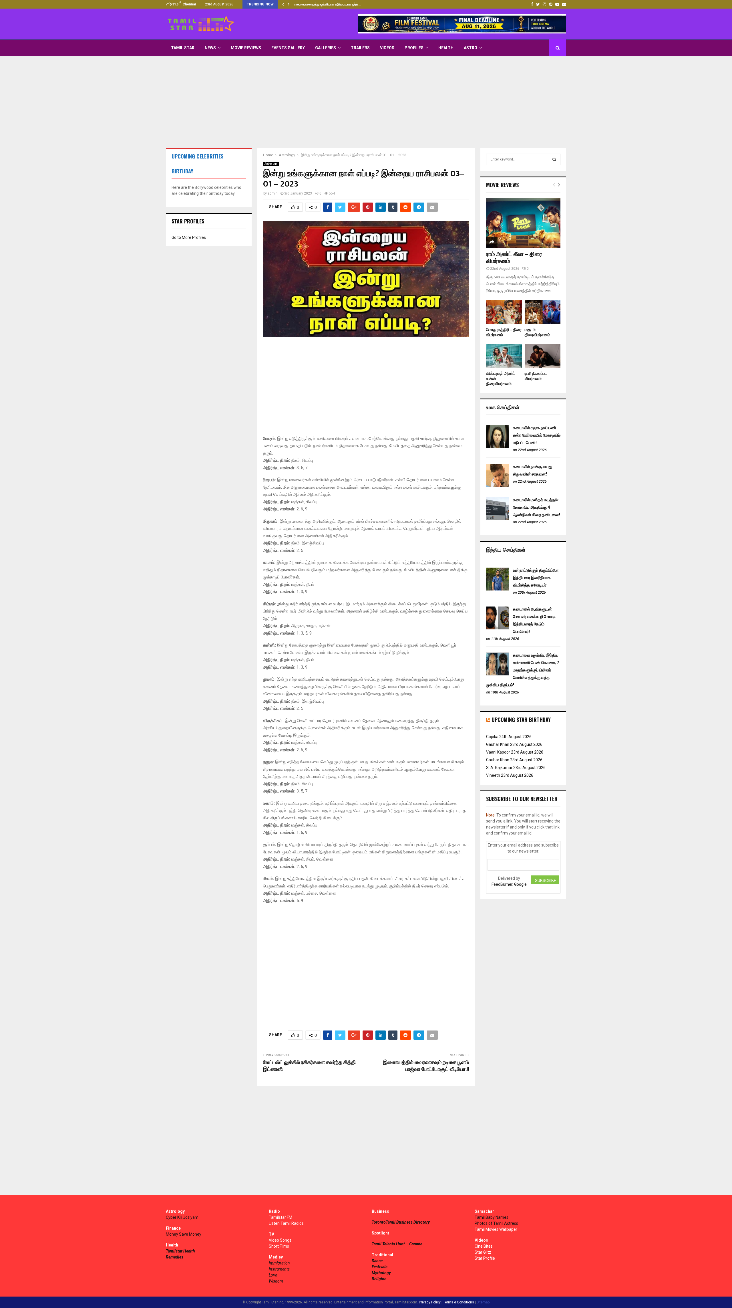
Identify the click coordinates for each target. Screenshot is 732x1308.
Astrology (270, 163)
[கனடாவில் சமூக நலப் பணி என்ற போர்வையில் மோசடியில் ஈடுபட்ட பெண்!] (497, 446)
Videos (387, 47)
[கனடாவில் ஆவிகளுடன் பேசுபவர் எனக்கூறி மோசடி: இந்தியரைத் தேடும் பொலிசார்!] (497, 628)
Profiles (414, 47)
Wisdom (276, 1281)
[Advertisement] (366, 102)
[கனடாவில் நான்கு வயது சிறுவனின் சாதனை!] (497, 485)
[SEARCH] (554, 159)
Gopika (492, 736)
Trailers (360, 47)
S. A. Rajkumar (499, 767)
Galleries (325, 47)
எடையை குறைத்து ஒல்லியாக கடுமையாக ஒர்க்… (327, 4)
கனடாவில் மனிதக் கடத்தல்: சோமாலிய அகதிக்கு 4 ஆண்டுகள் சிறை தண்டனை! (536, 507)
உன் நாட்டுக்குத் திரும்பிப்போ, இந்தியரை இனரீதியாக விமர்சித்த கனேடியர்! (536, 577)
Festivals (379, 1267)
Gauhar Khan (497, 744)
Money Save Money (183, 1234)
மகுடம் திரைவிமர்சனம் (537, 332)
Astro (470, 47)
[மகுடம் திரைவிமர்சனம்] (542, 312)
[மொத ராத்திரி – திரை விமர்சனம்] (504, 312)
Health (445, 47)
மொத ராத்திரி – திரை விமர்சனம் (504, 332)
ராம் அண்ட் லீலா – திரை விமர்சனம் (514, 257)
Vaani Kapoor (498, 752)
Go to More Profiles (189, 237)
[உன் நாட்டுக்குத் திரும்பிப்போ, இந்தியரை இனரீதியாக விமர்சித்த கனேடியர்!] (497, 589)
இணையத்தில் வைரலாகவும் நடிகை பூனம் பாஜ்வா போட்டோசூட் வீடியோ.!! (426, 1066)
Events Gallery (288, 47)
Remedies (174, 1257)
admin (273, 193)
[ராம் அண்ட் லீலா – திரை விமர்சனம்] (523, 223)
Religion (379, 1279)
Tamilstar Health (180, 1251)
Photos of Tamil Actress (496, 1223)
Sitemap (483, 1302)
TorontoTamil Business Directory (401, 1222)
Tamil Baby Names (491, 1217)
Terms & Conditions (458, 1302)
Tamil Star (182, 47)
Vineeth (493, 775)
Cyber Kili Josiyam (182, 1217)
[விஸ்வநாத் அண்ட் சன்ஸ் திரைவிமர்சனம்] (504, 356)
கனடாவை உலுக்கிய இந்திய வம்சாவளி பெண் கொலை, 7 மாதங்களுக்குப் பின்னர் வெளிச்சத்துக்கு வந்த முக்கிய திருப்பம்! (522, 670)
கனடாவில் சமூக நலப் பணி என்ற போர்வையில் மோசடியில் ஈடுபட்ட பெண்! (536, 435)
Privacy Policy (430, 1302)
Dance (377, 1261)
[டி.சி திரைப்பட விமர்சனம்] (542, 356)
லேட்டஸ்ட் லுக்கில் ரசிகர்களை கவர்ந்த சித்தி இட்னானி (309, 1066)
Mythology (381, 1273)
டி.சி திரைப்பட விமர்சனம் (536, 376)
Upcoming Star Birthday (521, 719)
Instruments (279, 1269)
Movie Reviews (246, 47)
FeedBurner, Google (509, 884)
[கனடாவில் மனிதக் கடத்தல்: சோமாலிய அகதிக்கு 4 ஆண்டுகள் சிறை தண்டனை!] (497, 518)
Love (273, 1275)
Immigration (279, 1263)
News (210, 47)
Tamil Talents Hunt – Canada (397, 1244)
